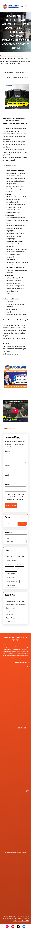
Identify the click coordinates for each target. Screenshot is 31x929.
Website (7, 485)
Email (7, 475)
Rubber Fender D (11, 621)
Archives (7, 538)
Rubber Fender (11, 577)
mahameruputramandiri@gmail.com (15, 852)
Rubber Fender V (11, 585)
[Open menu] (22, 6)
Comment (8, 451)
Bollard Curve (20, 556)
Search (22, 523)
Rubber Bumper (11, 573)
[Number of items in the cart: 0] (26, 6)
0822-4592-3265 (22, 728)
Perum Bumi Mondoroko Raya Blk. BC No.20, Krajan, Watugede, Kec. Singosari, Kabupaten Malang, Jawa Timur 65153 (15, 919)
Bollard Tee (9, 565)
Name (7, 465)
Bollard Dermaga (11, 560)
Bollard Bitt (9, 556)
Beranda (3, 56)
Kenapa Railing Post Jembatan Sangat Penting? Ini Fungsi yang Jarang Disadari (15, 605)
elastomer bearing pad (14, 56)
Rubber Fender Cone (12, 581)
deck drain (19, 565)
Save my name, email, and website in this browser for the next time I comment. (15, 496)
